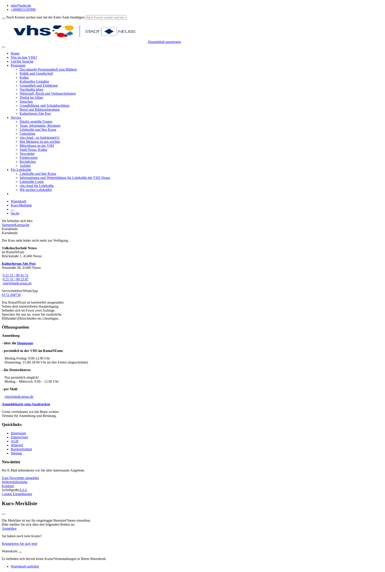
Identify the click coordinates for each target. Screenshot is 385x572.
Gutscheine (27, 133)
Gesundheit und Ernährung (39, 85)
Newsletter (27, 153)
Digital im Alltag (31, 97)
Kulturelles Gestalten (34, 81)
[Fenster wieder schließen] (3, 514)
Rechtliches (28, 161)
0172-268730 (11, 295)
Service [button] (16, 117)
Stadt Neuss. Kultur (33, 149)
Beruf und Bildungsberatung (40, 109)
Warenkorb (18, 201)
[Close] (20, 552)
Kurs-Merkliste (21, 205)
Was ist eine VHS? (24, 57)
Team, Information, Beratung (40, 125)
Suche (15, 213)
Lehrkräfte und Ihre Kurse (38, 129)
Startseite (8, 225)
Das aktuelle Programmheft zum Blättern (48, 69)
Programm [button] (18, 65)
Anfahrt (25, 166)
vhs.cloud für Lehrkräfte (37, 186)
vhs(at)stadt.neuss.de (17, 283)
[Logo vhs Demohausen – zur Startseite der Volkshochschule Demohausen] (74, 42)
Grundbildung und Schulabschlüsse (45, 105)
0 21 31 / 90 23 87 (16, 279)
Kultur (24, 77)
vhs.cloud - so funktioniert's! (39, 137)
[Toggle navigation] (3, 47)
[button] (20, 478)
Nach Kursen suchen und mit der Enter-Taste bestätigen (45, 17)
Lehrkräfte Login (32, 182)
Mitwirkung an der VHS (37, 145)
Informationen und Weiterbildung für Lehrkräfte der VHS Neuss (65, 178)
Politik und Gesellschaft (36, 73)
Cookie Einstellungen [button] (17, 494)
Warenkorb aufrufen (25, 566)
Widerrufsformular (15, 482)
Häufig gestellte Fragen (36, 121)
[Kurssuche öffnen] (12, 210)
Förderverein (29, 157)
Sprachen (26, 101)
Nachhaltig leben (31, 89)
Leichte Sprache (22, 61)
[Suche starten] (3, 18)
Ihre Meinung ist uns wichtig (40, 141)
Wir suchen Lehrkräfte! (36, 190)
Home (15, 53)
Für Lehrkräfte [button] (21, 170)
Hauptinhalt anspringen (164, 42)
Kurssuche (21, 225)
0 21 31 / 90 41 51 (16, 275)
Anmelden (9, 528)
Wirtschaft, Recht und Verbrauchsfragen (48, 93)
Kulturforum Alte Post (35, 113)
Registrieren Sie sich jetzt (19, 543)
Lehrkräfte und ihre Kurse (38, 174)
